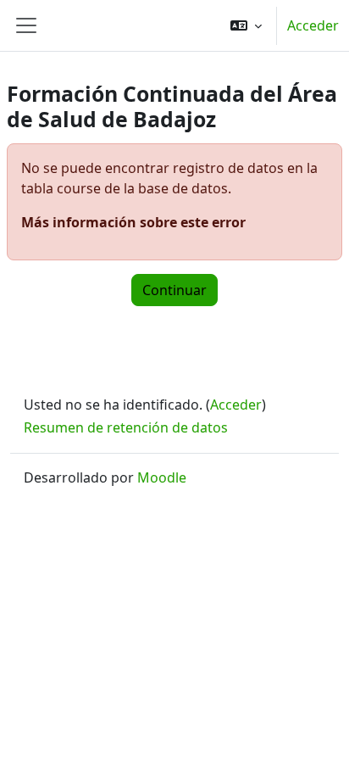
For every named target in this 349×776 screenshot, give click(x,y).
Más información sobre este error (133, 222)
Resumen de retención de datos (126, 427)
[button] (246, 25)
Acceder (313, 25)
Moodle (161, 477)
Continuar (174, 290)
